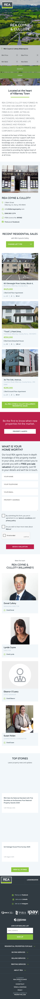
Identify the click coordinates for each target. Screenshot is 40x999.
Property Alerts (20, 431)
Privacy (20, 990)
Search (20, 69)
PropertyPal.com (20, 994)
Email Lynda (10, 654)
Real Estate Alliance (20, 979)
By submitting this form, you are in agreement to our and (20, 518)
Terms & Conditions (20, 987)
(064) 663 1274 (10, 213)
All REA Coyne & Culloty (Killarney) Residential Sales (20, 405)
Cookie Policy (20, 984)
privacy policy (11, 521)
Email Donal (10, 610)
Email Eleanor (11, 698)
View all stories (20, 870)
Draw (20, 75)
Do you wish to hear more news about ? (19, 528)
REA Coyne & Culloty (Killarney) (16, 49)
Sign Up (20, 937)
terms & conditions (25, 518)
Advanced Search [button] (19, 80)
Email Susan (10, 742)
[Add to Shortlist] (35, 256)
